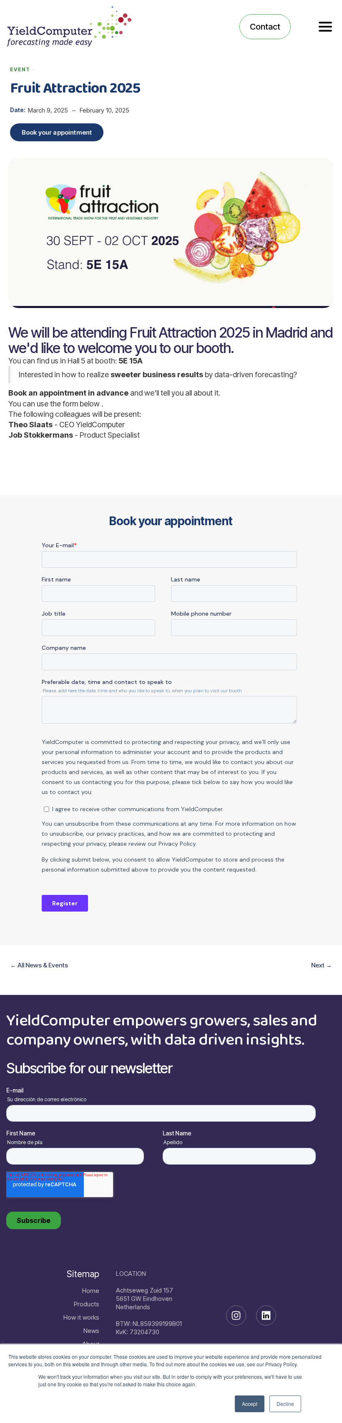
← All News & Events (39, 965)
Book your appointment (57, 132)
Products (86, 1304)
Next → (321, 965)
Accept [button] (249, 1403)
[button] (325, 26)
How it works (81, 1317)
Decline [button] (285, 1403)
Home (90, 1291)
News (91, 1331)
